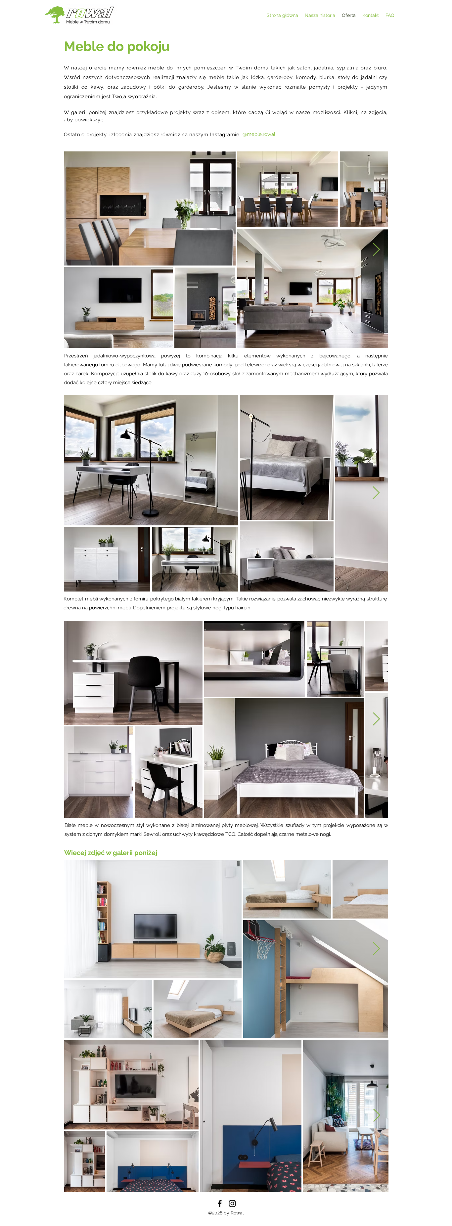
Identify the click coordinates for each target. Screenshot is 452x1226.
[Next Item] (376, 250)
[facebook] (219, 1203)
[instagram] (232, 1203)
